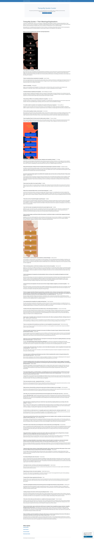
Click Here (85, 536)
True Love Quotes (26, 531)
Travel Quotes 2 (25, 529)
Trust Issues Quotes (26, 533)
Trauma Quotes (25, 527)
